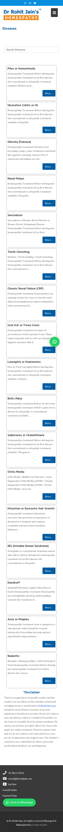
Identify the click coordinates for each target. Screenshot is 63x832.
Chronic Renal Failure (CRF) (26, 288)
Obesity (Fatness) (19, 142)
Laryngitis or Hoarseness (24, 362)
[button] (55, 342)
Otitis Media (16, 472)
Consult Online (10, 790)
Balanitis (13, 656)
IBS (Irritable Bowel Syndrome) (28, 546)
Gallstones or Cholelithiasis (26, 435)
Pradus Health (39, 824)
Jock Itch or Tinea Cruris (23, 325)
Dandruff (14, 582)
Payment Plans (10, 795)
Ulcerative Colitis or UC (23, 105)
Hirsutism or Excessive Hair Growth (31, 508)
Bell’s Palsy (15, 398)
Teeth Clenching (19, 252)
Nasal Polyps (16, 178)
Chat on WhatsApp (21, 802)
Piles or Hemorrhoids (21, 68)
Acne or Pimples (18, 619)
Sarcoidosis (15, 215)
